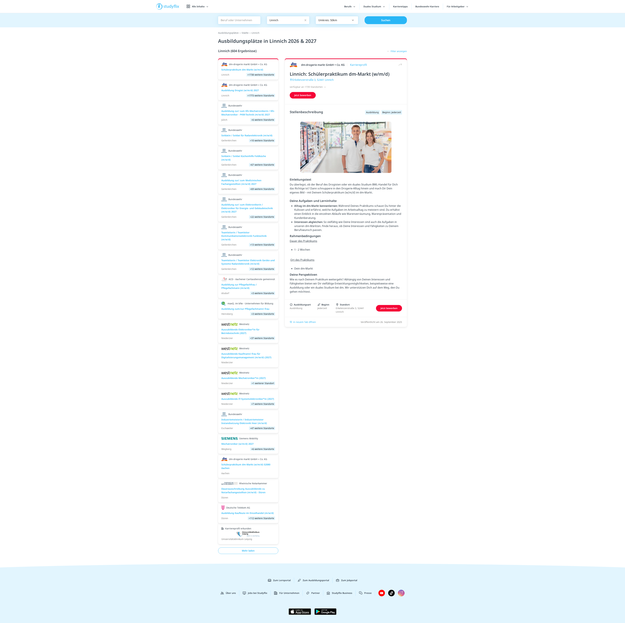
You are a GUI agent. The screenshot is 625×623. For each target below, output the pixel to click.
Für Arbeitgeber (456, 6)
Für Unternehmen (289, 593)
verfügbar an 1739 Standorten (306, 86)
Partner (315, 593)
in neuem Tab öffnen (304, 322)
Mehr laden (248, 550)
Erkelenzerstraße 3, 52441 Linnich (313, 80)
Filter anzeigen (399, 51)
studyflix (171, 6)
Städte (245, 32)
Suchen (385, 20)
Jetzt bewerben (302, 95)
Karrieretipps (400, 6)
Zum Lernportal (282, 580)
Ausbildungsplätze (228, 32)
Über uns (231, 593)
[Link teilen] (399, 64)
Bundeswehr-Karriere (427, 6)
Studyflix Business (342, 593)
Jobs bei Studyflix (257, 593)
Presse (368, 593)
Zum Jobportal (349, 580)
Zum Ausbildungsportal (316, 580)
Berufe (348, 6)
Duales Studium (372, 6)
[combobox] (337, 20)
